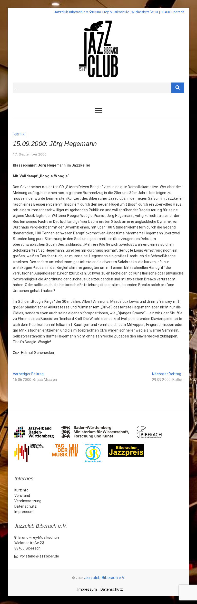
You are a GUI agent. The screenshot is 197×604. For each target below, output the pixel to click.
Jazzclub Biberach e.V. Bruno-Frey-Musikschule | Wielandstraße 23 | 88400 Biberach (119, 12)
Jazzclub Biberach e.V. (104, 577)
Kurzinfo (21, 490)
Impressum (24, 512)
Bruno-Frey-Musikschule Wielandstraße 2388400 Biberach (37, 542)
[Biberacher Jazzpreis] (129, 446)
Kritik (19, 134)
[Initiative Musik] (33, 446)
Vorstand (22, 495)
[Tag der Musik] (68, 446)
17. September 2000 (29, 154)
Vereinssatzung (28, 501)
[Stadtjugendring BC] (96, 446)
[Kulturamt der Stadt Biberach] (153, 428)
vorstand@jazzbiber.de (39, 556)
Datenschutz (25, 506)
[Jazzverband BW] (37, 428)
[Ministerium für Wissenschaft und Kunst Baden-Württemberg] (98, 428)
